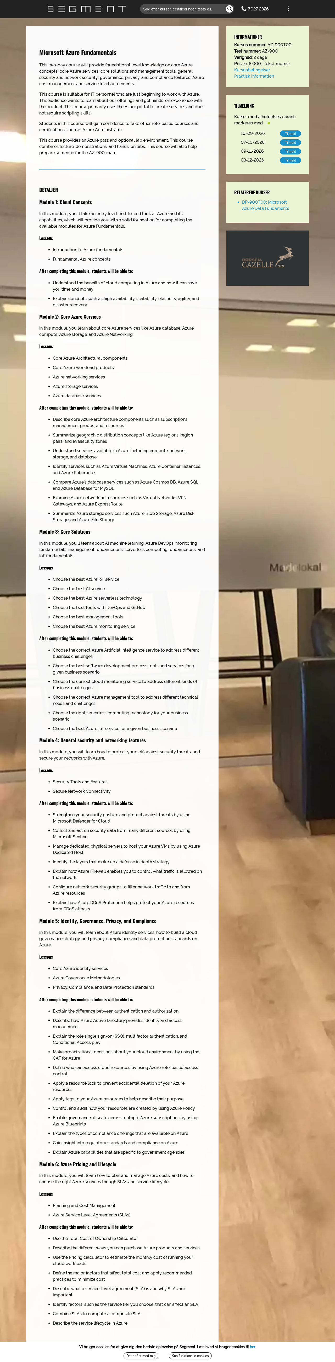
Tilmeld (290, 134)
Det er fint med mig (140, 1356)
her (252, 1347)
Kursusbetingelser (252, 69)
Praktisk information (254, 76)
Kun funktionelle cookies (190, 1356)
